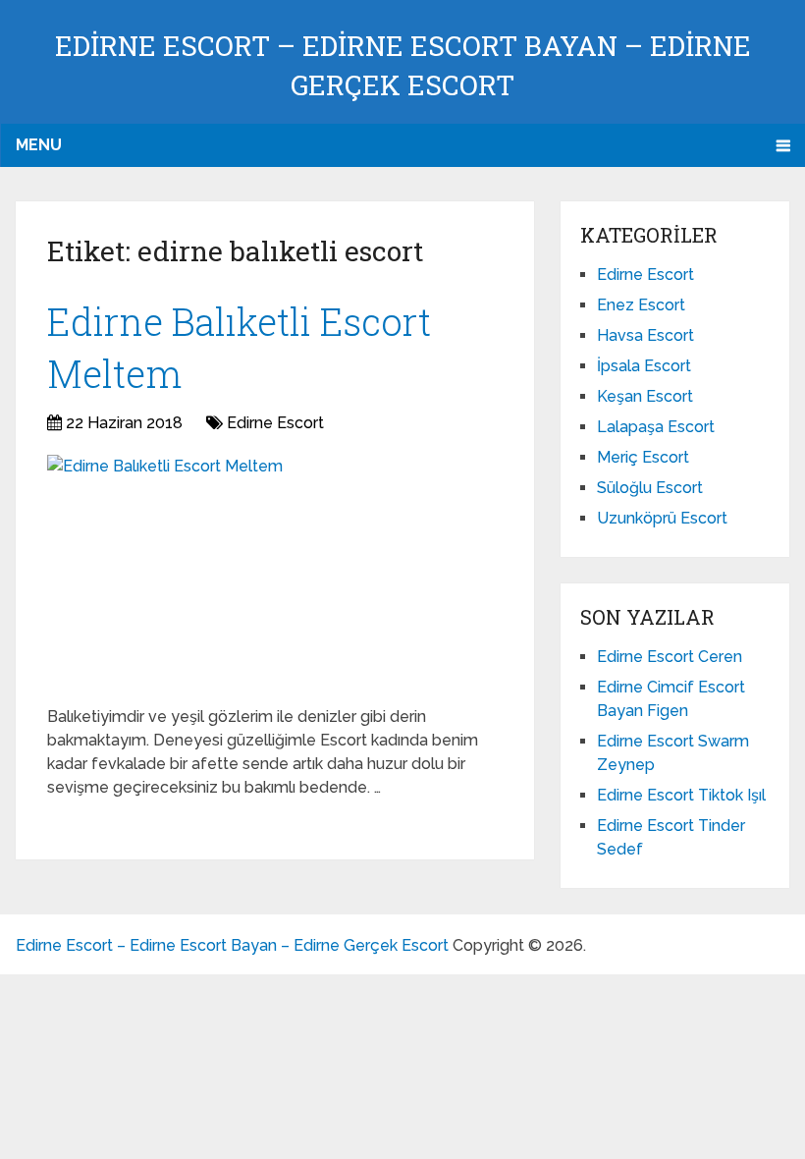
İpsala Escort (644, 366)
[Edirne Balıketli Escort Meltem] (165, 572)
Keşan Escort (645, 396)
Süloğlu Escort (650, 487)
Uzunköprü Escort (662, 518)
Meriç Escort (643, 457)
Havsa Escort (645, 335)
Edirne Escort (275, 423)
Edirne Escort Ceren (669, 656)
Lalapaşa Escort (656, 426)
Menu (39, 145)
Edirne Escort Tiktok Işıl (681, 795)
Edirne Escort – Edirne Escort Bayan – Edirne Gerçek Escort (232, 945)
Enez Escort (641, 305)
